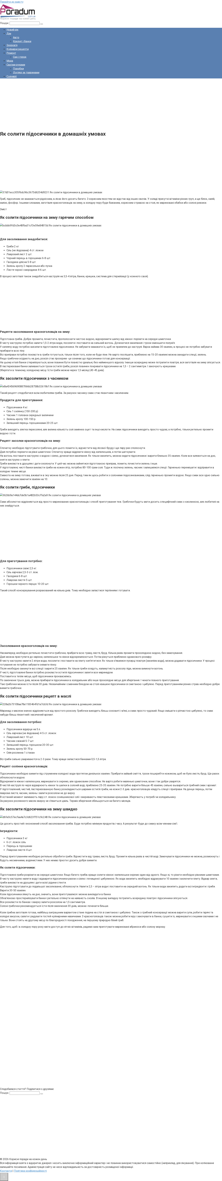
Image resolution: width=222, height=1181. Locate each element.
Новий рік (12, 29)
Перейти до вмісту (11, 1)
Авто (16, 37)
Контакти (6, 1170)
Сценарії (12, 76)
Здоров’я (12, 45)
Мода (10, 60)
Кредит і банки (22, 41)
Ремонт (11, 53)
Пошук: (5, 23)
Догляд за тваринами (26, 72)
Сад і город (19, 56)
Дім (9, 33)
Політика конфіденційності (30, 1170)
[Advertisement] (97, 104)
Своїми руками (16, 64)
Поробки (18, 68)
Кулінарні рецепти (18, 49)
